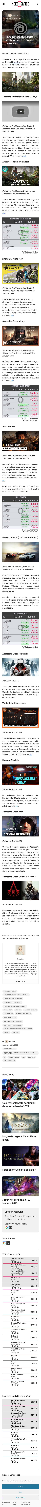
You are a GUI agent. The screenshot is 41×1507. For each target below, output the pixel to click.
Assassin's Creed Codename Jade (16, 995)
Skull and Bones (10, 1017)
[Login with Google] (6, 1227)
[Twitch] (22, 981)
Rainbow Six (8, 1014)
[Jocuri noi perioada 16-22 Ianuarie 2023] (20, 1186)
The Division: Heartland (13, 1025)
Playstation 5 (14, 1057)
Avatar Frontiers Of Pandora (15, 1006)
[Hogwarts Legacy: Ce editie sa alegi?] (20, 1123)
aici (24, 156)
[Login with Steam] (10, 1227)
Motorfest (8, 1010)
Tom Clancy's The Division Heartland (18, 1029)
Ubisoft (6, 1032)
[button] (3, 4)
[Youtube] (19, 981)
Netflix (18, 1010)
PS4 (23, 1057)
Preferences (20, 1497)
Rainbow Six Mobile (23, 1014)
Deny (20, 1492)
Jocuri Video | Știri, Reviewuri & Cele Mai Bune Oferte (19, 1053)
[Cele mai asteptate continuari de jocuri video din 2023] (20, 1089)
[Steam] (16, 981)
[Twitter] (25, 981)
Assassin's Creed (10, 991)
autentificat (22, 1216)
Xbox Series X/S (9, 1060)
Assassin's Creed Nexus (12, 1002)
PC (4, 1057)
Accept (20, 1487)
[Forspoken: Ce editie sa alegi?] (20, 1156)
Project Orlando (30, 1010)
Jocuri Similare (9, 1049)
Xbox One (31, 1057)
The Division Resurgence (13, 1021)
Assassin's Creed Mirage (13, 998)
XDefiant (15, 1032)
